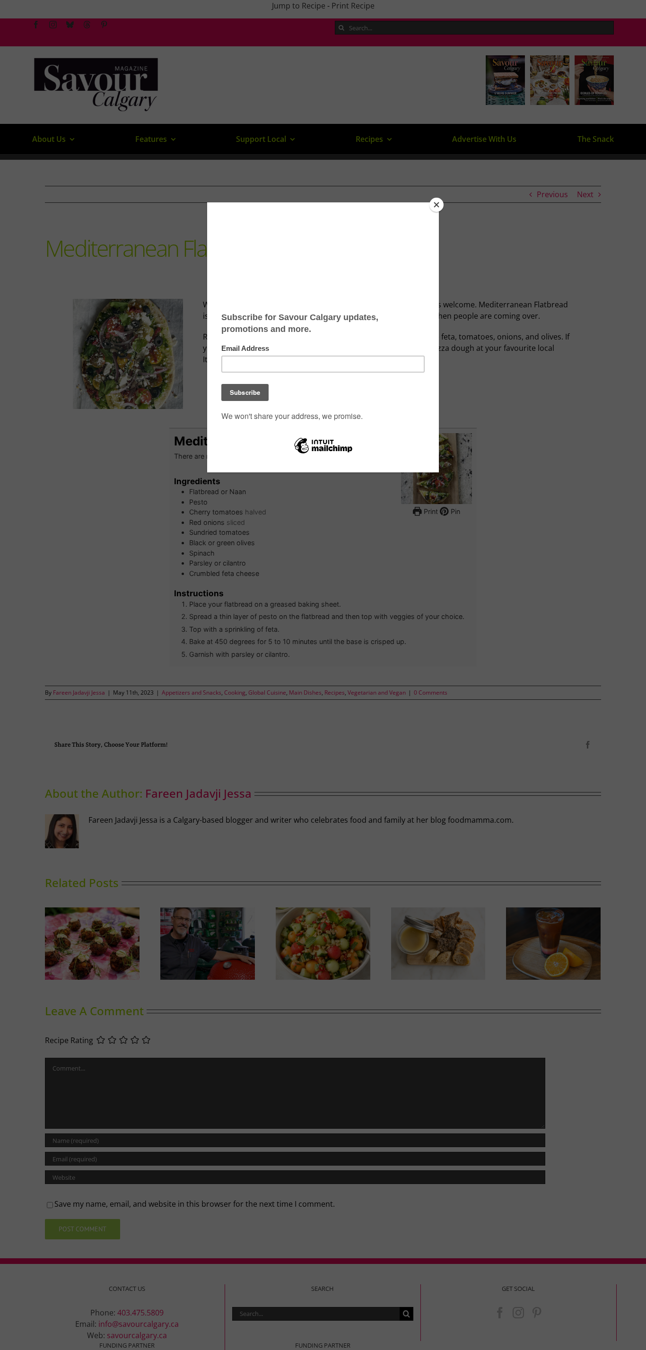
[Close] (436, 205)
